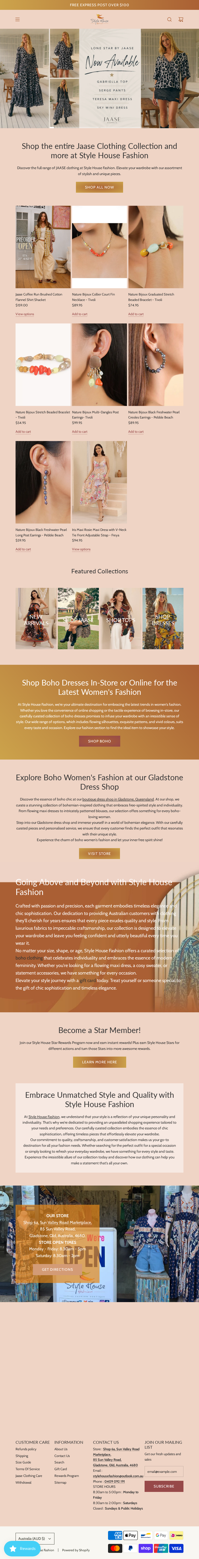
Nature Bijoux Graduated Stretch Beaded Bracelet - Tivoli (151, 297)
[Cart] (181, 19)
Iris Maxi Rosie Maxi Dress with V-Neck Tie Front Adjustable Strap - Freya (99, 532)
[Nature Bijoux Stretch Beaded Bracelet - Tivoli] (43, 364)
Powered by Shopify (76, 1550)
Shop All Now (99, 187)
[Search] (169, 19)
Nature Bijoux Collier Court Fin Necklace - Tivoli (93, 297)
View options (25, 314)
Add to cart (79, 314)
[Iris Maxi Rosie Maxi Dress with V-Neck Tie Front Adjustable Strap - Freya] (99, 482)
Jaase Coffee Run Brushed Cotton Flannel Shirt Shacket (39, 297)
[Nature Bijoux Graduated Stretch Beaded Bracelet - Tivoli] (155, 247)
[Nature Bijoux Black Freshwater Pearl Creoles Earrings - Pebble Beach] (155, 364)
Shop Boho (99, 741)
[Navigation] (17, 19)
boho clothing (29, 958)
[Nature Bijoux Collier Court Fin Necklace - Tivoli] (99, 247)
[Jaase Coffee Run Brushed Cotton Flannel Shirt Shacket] (43, 247)
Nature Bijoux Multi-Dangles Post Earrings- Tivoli (95, 415)
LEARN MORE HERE (99, 1062)
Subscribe (164, 1486)
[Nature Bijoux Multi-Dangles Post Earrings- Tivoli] (99, 364)
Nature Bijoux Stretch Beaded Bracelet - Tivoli (43, 415)
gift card (88, 980)
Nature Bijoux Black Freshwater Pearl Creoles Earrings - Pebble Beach (154, 415)
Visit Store (99, 853)
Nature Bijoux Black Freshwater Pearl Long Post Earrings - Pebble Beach (41, 532)
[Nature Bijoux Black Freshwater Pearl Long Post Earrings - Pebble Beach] (43, 482)
